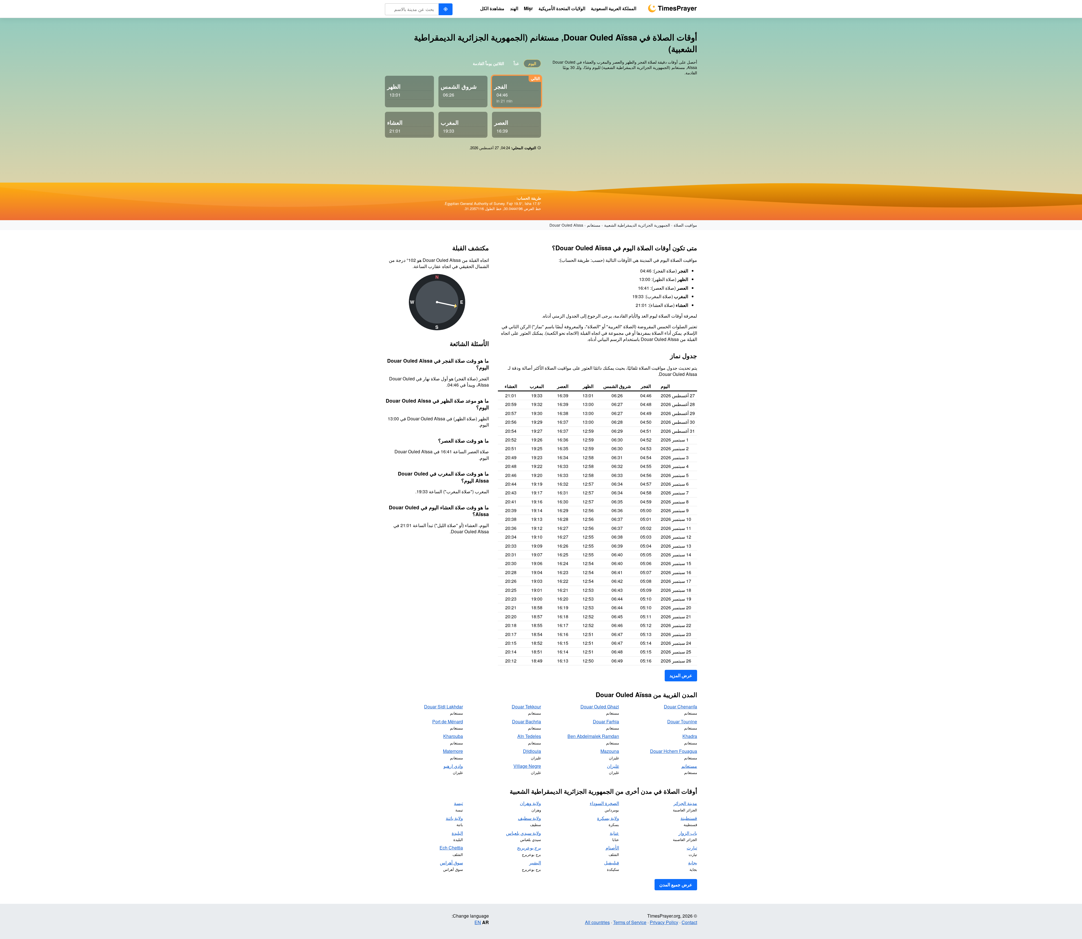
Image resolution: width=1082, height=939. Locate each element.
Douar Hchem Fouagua (673, 751)
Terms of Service (629, 922)
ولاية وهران (530, 803)
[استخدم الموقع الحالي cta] (445, 9)
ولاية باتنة (454, 818)
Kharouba (453, 736)
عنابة (614, 833)
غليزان (613, 766)
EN (478, 922)
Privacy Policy (664, 922)
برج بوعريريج (529, 847)
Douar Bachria (526, 721)
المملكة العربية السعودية (613, 8)
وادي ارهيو (453, 766)
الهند (514, 8)
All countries (597, 922)
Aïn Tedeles (529, 736)
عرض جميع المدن (675, 884)
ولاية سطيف (529, 818)
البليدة (457, 833)
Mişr (528, 8)
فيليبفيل (611, 862)
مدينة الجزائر (685, 803)
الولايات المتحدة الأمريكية (561, 8)
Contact (689, 922)
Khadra (689, 736)
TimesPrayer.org (672, 8)
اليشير (535, 862)
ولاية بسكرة (608, 818)
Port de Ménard (447, 721)
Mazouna (609, 751)
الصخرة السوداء (604, 803)
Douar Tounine (682, 721)
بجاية (692, 862)
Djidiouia (532, 751)
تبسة (458, 803)
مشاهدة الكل (492, 8)
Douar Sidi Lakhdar (443, 706)
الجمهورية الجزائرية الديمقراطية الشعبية (637, 225)
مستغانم (593, 225)
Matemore (453, 751)
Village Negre (527, 766)
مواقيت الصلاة (685, 225)
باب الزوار (688, 833)
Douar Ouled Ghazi (599, 706)
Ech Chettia (451, 847)
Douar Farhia (606, 721)
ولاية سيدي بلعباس (523, 833)
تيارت (692, 847)
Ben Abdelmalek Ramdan (593, 736)
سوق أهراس (451, 862)
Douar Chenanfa (680, 706)
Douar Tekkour (526, 706)
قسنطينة (688, 818)
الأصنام (612, 847)
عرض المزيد (680, 675)
